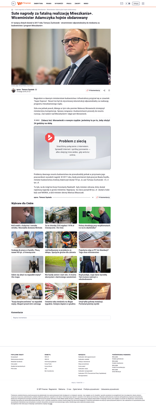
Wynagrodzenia (82, 375)
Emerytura (38, 3)
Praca (69, 3)
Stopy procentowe (83, 364)
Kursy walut (81, 366)
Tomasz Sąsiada (28, 90)
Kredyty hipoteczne (117, 363)
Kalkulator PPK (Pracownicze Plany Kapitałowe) (92, 373)
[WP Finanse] (25, 3)
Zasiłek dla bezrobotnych (18, 366)
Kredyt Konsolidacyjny (118, 367)
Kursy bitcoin (48, 366)
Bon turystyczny (49, 371)
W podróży (59, 3)
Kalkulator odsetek (83, 359)
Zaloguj (136, 3)
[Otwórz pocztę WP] (121, 3)
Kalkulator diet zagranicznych (87, 357)
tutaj (51, 403)
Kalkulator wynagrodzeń (85, 371)
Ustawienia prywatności (109, 389)
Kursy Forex (48, 364)
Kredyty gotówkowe (117, 359)
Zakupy (77, 3)
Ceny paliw (14, 364)
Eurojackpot (14, 357)
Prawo (48, 3)
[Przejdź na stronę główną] (13, 5)
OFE (46, 368)
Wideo (86, 3)
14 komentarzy (94, 90)
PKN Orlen (14, 368)
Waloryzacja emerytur (17, 359)
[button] (127, 3)
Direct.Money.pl (116, 371)
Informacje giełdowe (50, 361)
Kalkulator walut (83, 368)
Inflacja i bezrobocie (84, 361)
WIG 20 (47, 357)
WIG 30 (47, 359)
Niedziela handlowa (16, 361)
